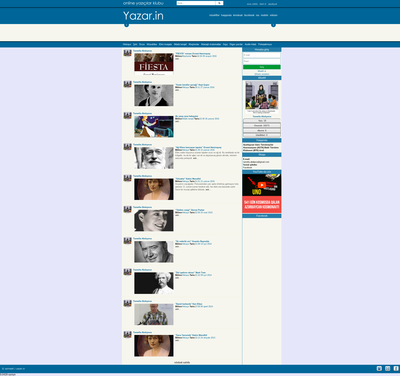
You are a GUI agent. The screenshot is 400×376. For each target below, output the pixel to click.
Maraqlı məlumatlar (211, 44)
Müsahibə (152, 44)
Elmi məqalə (165, 44)
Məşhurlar (194, 44)
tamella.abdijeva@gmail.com (256, 162)
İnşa (225, 44)
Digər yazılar (236, 44)
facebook (249, 15)
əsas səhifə (252, 4)
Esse (142, 44)
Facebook (247, 167)
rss (257, 15)
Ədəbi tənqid (180, 44)
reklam (273, 15)
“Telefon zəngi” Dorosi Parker (189, 210)
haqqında (226, 15)
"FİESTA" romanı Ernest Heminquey (192, 53)
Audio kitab (250, 44)
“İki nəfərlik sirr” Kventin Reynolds (192, 241)
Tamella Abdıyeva (142, 50)
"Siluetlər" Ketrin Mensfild (188, 179)
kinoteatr (238, 15)
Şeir (135, 44)
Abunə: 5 (262, 130)
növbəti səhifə (182, 362)
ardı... (178, 59)
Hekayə (127, 44)
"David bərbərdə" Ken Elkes (188, 304)
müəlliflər (214, 15)
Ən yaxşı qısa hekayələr (186, 116)
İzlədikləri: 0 (262, 135)
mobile (264, 15)
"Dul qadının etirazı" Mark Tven (190, 272)
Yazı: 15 (262, 120)
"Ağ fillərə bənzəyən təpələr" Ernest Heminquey (198, 147)
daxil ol (263, 4)
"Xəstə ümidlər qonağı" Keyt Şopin (192, 85)
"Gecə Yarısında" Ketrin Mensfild (191, 335)
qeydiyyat (272, 4)
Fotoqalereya (265, 44)
